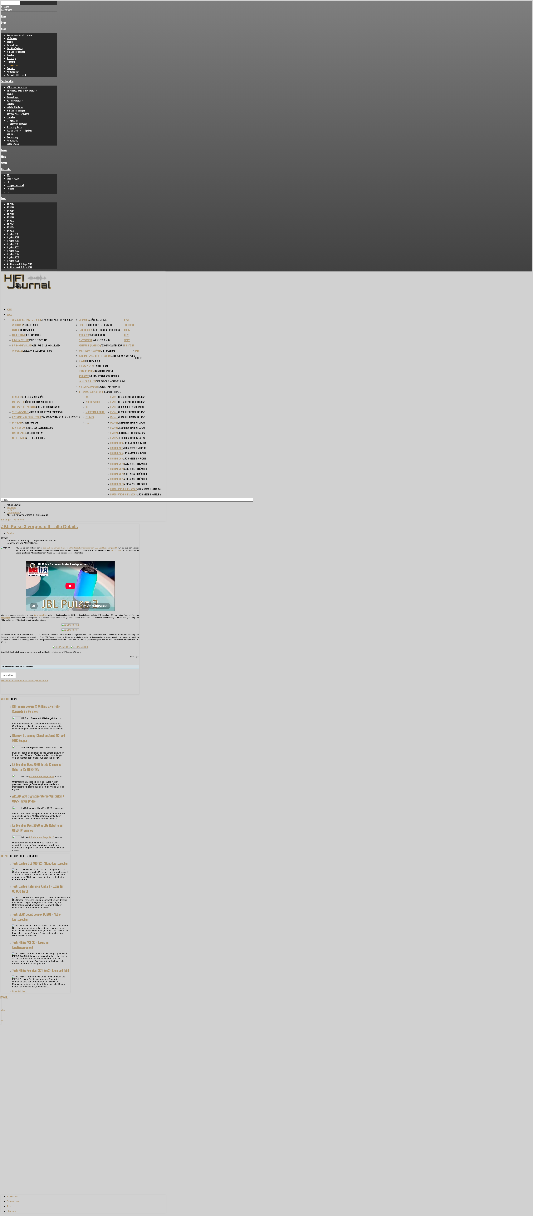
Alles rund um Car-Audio (123, 355)
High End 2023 (13, 250)
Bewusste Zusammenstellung (39, 427)
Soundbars (11, 55)
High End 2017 (13, 237)
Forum (4, 150)
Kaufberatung (12, 137)
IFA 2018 (10, 214)
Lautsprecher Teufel (15, 185)
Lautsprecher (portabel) (17, 124)
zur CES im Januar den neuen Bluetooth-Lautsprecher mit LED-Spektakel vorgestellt (80, 548)
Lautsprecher (12, 65)
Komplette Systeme (38, 340)
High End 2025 (13, 257)
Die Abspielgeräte (34, 335)
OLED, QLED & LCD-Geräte (33, 397)
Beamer (10, 41)
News (3, 29)
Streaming (11, 58)
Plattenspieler (13, 71)
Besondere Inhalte (112, 391)
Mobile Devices (13, 144)
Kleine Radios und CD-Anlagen (46, 345)
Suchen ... (139, 358)
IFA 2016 (10, 207)
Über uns (11, 1211)
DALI (8, 175)
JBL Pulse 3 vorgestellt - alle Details (39, 526)
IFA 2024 (10, 227)
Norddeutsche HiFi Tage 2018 (19, 267)
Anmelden (8, 675)
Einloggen (6, 520)
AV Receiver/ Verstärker (17, 87)
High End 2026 (13, 260)
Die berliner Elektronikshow (131, 397)
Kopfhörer (11, 68)
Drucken (11, 533)
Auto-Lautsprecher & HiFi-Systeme (22, 90)
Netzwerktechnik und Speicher (20, 130)
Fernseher (11, 61)
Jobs (9, 1206)
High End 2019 (13, 244)
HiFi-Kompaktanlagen (16, 51)
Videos (4, 163)
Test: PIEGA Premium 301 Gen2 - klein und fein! (40, 970)
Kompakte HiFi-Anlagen (109, 386)
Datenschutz (13, 1201)
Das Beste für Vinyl (101, 340)
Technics (10, 188)
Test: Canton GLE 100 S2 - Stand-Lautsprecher (40, 863)
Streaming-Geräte (14, 127)
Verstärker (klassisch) (16, 75)
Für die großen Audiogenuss (106, 330)
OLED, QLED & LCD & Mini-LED (100, 325)
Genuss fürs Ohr (97, 335)
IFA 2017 (10, 210)
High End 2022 (13, 247)
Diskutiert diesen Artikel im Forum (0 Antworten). (24, 680)
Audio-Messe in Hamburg (149, 489)
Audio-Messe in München (134, 443)
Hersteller (6, 169)
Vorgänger (5, 618)
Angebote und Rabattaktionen (19, 35)
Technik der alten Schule (112, 345)
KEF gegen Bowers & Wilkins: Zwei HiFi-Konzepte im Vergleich (36, 709)
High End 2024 (13, 254)
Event (3, 198)
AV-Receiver (12, 38)
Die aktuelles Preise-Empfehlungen (57, 319)
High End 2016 (13, 234)
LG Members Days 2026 (41, 776)
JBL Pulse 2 (115, 550)
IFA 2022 (10, 220)
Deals (3, 22)
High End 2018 (13, 240)
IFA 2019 (10, 217)
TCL (8, 192)
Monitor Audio (13, 178)
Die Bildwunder (26, 330)
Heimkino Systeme (14, 48)
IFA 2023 (10, 224)
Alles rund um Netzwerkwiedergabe (46, 412)
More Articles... (19, 991)
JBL (8, 182)
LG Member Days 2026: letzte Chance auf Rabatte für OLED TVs (37, 767)
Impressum (12, 1196)
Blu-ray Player (13, 45)
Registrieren (18, 520)
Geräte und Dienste (98, 319)
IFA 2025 (10, 230)
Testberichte (7, 81)
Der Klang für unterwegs (48, 407)
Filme (3, 156)
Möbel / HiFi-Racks (15, 107)
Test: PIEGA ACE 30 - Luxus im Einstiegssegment (30, 945)
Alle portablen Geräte (36, 438)
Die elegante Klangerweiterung (37, 350)
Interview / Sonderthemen (18, 114)
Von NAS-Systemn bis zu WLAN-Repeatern (61, 417)
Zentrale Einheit (30, 325)
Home (3, 16)
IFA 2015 (10, 204)
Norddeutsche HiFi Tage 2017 (19, 264)
